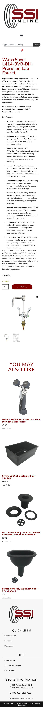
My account (8, 646)
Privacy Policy (9, 670)
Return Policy (9, 660)
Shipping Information (12, 665)
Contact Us (8, 641)
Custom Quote (10, 636)
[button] (21, 35)
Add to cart (22, 287)
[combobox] (18, 45)
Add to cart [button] (6, 428)
